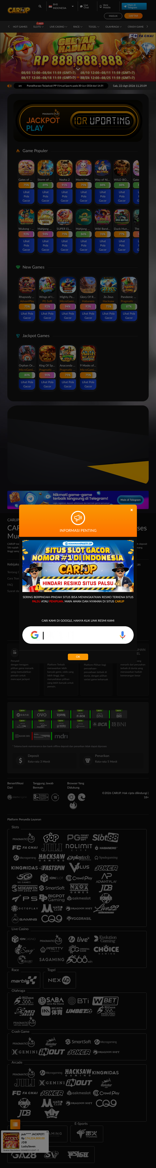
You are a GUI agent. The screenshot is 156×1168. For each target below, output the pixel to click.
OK (78, 656)
